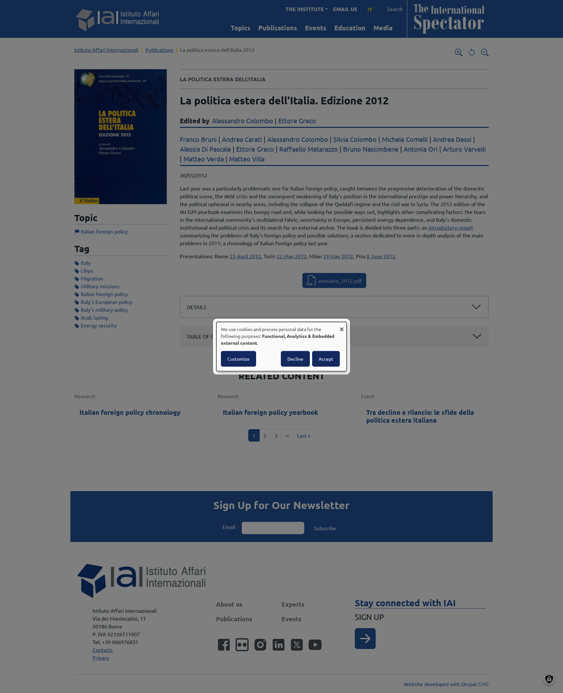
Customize (238, 359)
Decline (295, 359)
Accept (326, 359)
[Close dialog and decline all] (342, 326)
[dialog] (281, 346)
